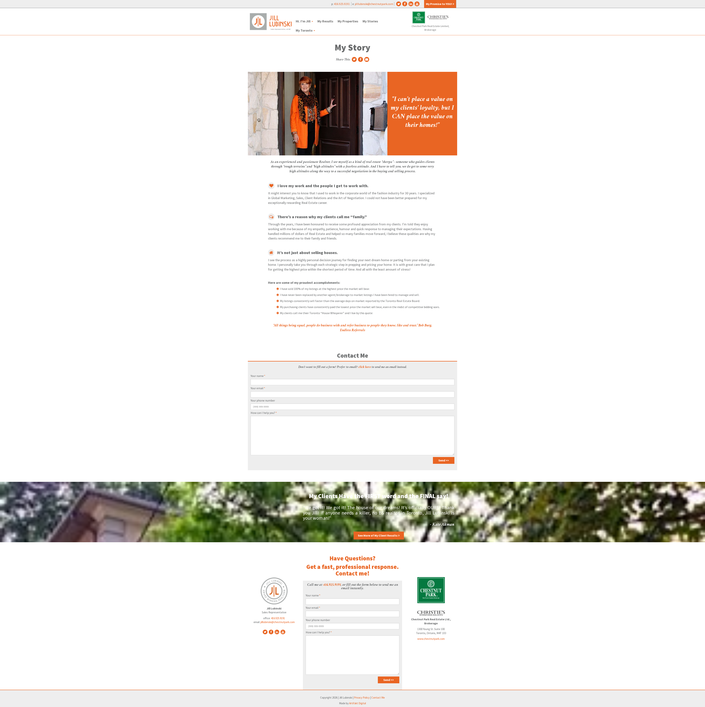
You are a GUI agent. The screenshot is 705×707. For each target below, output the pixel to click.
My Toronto (304, 30)
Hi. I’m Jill (303, 21)
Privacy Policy (362, 697)
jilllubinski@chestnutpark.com (374, 4)
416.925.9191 (342, 4)
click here (364, 367)
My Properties (348, 21)
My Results (325, 21)
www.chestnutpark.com (431, 639)
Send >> (443, 460)
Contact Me (378, 697)
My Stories (370, 21)
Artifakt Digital (357, 703)
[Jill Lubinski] (271, 21)
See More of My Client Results (378, 535)
